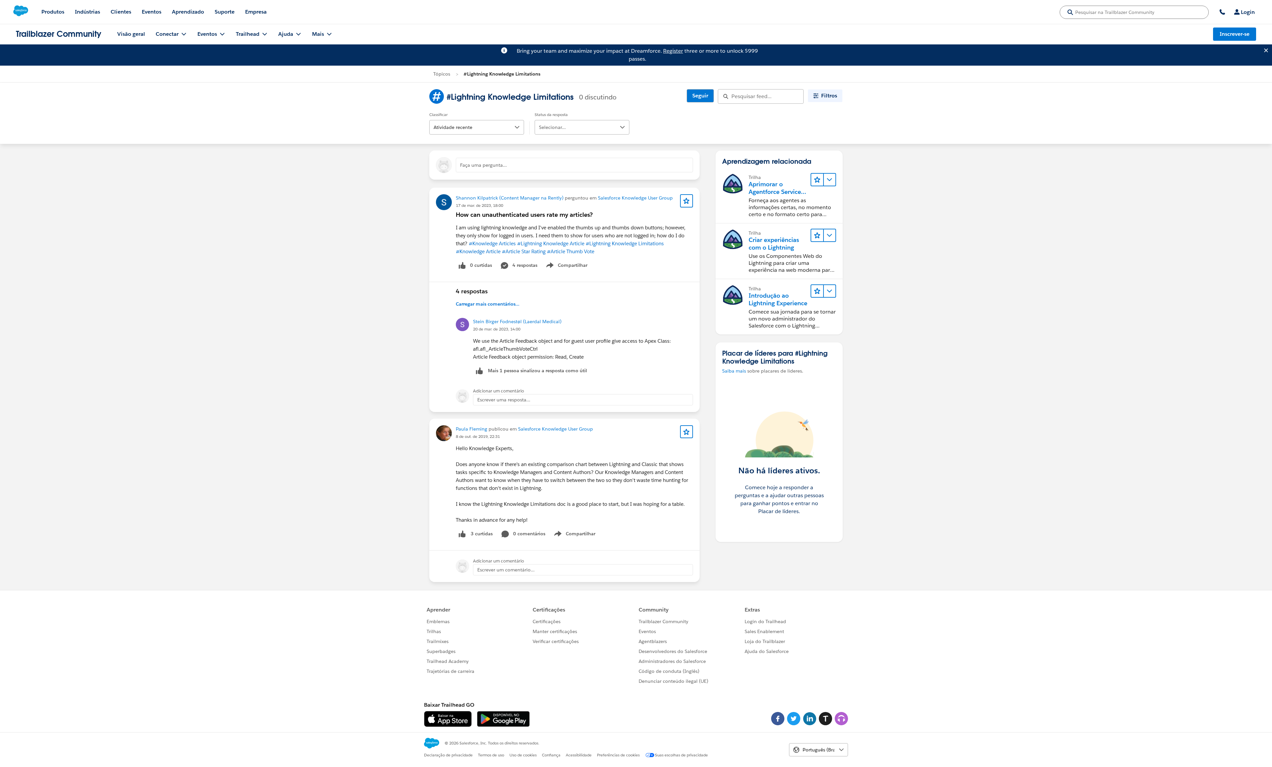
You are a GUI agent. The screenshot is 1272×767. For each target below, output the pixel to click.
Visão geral (131, 33)
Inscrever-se (1234, 33)
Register (673, 50)
